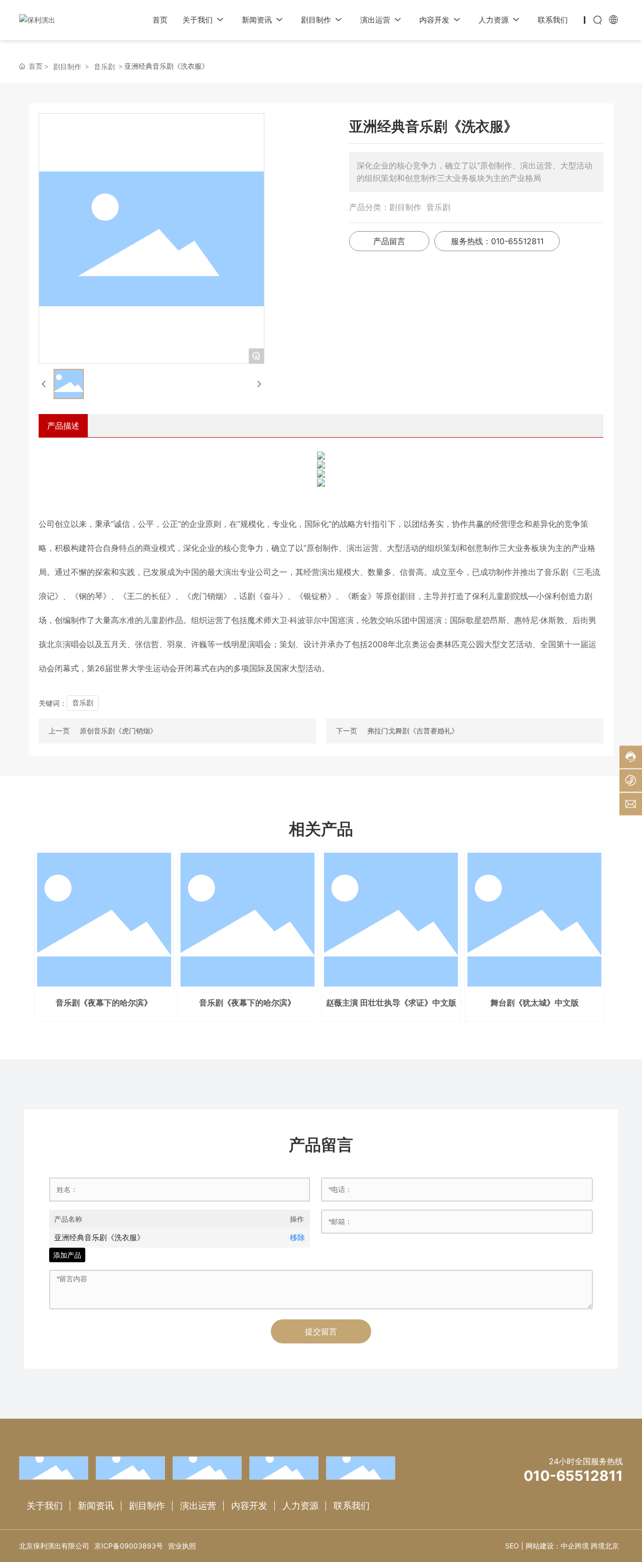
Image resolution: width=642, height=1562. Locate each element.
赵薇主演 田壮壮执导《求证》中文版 (391, 1003)
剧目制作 (67, 66)
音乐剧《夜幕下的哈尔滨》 (104, 1003)
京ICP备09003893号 (128, 1545)
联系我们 (352, 1505)
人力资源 (300, 1505)
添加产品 (67, 1255)
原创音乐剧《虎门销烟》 (118, 730)
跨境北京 (605, 1545)
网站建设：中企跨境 (557, 1545)
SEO (512, 1545)
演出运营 (198, 1505)
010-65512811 (573, 1475)
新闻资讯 (96, 1505)
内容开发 (249, 1505)
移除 (297, 1237)
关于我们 (45, 1505)
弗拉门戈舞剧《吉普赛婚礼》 (412, 730)
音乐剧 (104, 66)
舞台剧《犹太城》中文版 (535, 1003)
